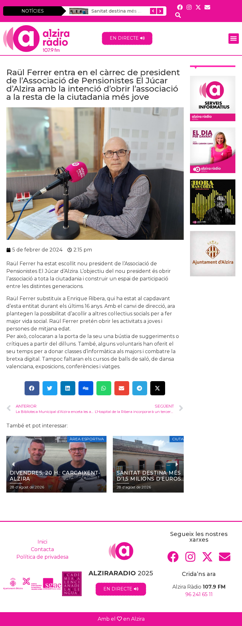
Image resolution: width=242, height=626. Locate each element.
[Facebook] (180, 7)
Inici (42, 542)
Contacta (42, 549)
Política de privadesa (42, 557)
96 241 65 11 (199, 594)
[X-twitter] (198, 7)
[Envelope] (207, 7)
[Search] (178, 15)
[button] (233, 38)
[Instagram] (189, 7)
